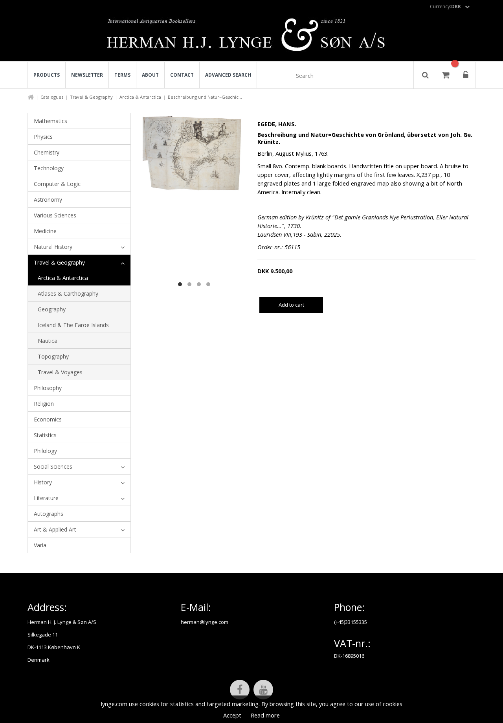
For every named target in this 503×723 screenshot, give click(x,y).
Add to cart (291, 304)
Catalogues (51, 97)
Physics (43, 136)
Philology (45, 450)
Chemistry (46, 152)
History (43, 482)
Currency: (445, 6)
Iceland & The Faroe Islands (73, 325)
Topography (53, 356)
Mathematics (50, 121)
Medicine (45, 231)
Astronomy (48, 199)
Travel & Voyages (60, 372)
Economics (48, 419)
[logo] (252, 37)
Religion (44, 403)
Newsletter (87, 75)
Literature (46, 498)
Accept (232, 715)
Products (46, 75)
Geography (52, 309)
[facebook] (240, 689)
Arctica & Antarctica (140, 97)
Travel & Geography (91, 97)
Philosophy (48, 388)
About (150, 75)
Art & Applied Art (55, 529)
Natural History (53, 246)
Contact (182, 75)
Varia (40, 545)
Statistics (45, 435)
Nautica (47, 340)
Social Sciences (53, 466)
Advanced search (228, 75)
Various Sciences (55, 215)
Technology (49, 168)
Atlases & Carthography (68, 293)
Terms (122, 75)
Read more (265, 715)
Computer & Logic (57, 184)
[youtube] (263, 689)
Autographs (48, 513)
